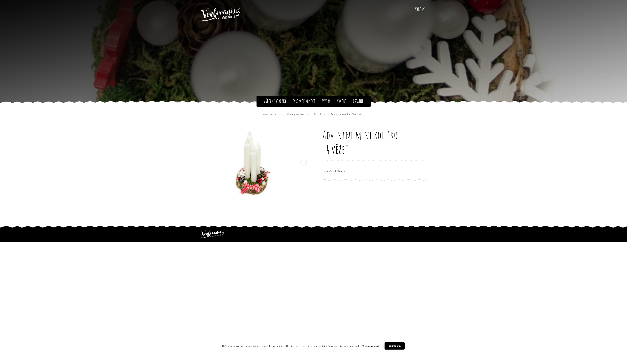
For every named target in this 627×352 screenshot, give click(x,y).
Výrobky (420, 9)
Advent (317, 114)
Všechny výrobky (295, 114)
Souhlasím (395, 345)
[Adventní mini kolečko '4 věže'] (253, 163)
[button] (303, 163)
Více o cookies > (371, 346)
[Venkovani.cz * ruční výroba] (221, 14)
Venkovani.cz (269, 114)
